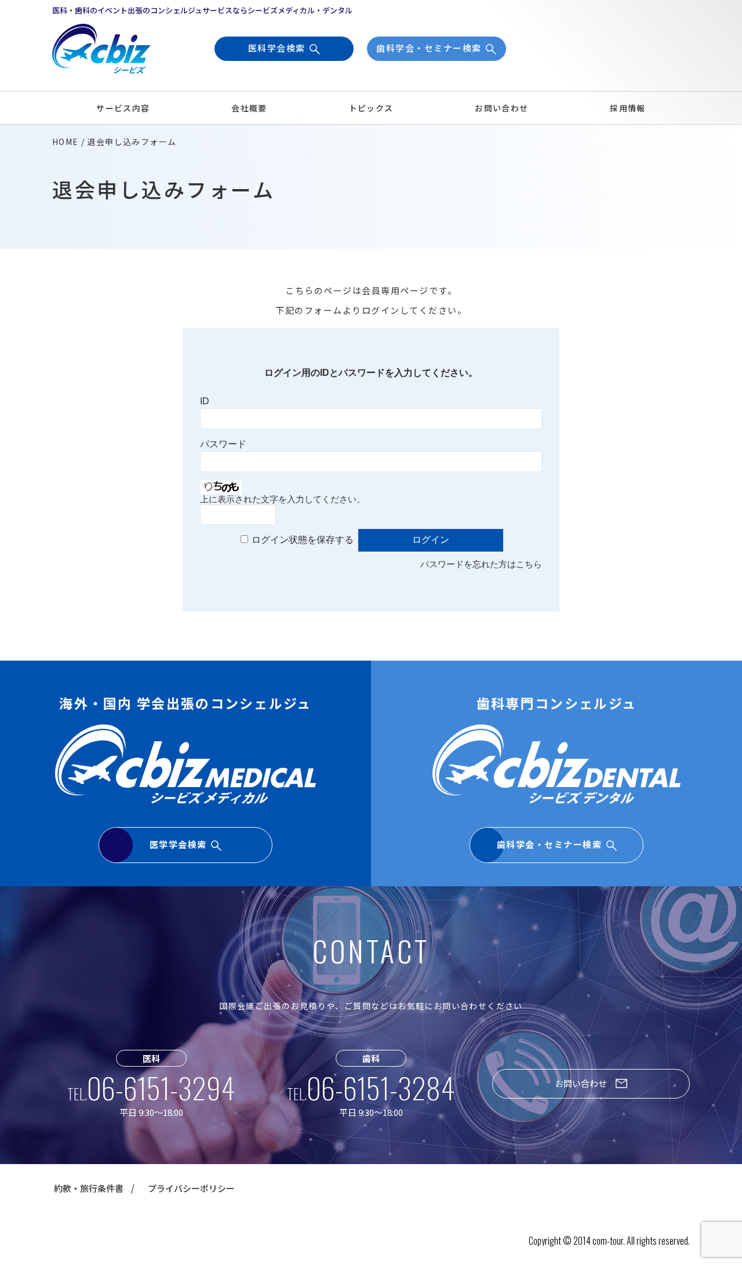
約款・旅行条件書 (88, 1188)
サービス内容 (123, 108)
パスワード (223, 444)
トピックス (371, 108)
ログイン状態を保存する (303, 540)
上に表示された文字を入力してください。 (282, 499)
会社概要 (249, 108)
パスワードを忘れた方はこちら (481, 564)
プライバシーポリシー (191, 1188)
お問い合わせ (501, 108)
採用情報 (628, 108)
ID (204, 401)
